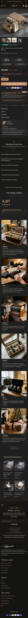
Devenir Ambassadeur (6, 587)
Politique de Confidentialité (6, 598)
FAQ (2, 580)
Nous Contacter (4, 585)
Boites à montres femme (6, 565)
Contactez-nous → (18, 187)
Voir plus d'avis (14, 448)
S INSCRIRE (14, 524)
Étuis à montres (4, 570)
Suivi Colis (3, 583)
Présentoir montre (5, 567)
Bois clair (5, 79)
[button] (3, 40)
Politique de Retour (5, 600)
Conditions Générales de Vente (7, 595)
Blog (2, 605)
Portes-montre (4, 572)
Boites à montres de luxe (6, 562)
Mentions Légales (5, 603)
